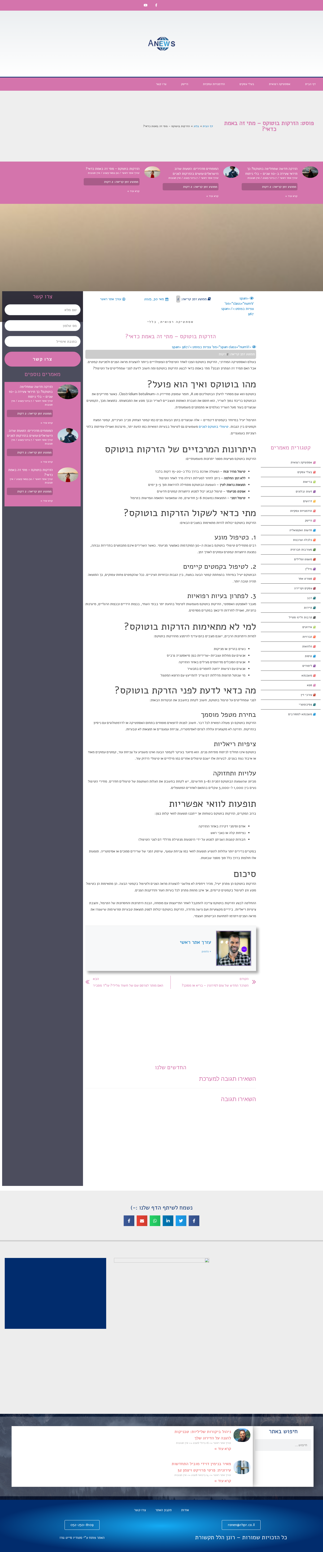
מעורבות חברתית (301, 549)
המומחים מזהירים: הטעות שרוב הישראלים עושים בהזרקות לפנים (195, 171)
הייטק (184, 84)
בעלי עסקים (247, 84)
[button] (194, 1220)
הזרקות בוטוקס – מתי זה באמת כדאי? (113, 168)
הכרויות (307, 637)
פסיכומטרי (306, 704)
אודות (185, 1510)
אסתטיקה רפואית (279, 84)
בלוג (196, 126)
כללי (152, 322)
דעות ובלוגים (304, 491)
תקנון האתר (163, 1510)
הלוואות (307, 646)
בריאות (308, 482)
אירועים (307, 627)
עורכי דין (307, 695)
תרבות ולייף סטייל (301, 617)
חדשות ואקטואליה (301, 530)
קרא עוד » (291, 196)
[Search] (261, 1445)
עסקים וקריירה (303, 588)
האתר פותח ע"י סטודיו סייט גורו (82, 1537)
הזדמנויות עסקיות (214, 84)
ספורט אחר (305, 579)
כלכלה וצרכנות (303, 540)
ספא (310, 685)
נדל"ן (309, 569)
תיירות (308, 608)
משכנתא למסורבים (300, 714)
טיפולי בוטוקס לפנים (213, 426)
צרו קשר (161, 84)
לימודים (307, 666)
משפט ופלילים (303, 559)
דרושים (308, 501)
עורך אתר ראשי (195, 942)
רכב (310, 598)
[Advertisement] (269, 44)
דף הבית (310, 84)
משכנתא (307, 675)
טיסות (309, 656)
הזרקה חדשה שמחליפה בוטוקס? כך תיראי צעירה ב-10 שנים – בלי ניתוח (271, 171)
